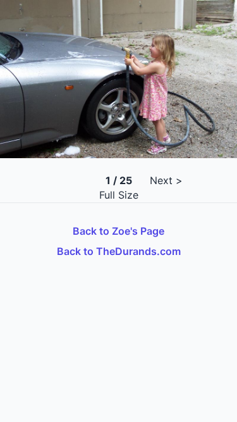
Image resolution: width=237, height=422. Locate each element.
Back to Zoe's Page (118, 231)
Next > (166, 180)
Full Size (118, 195)
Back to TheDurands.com (119, 251)
